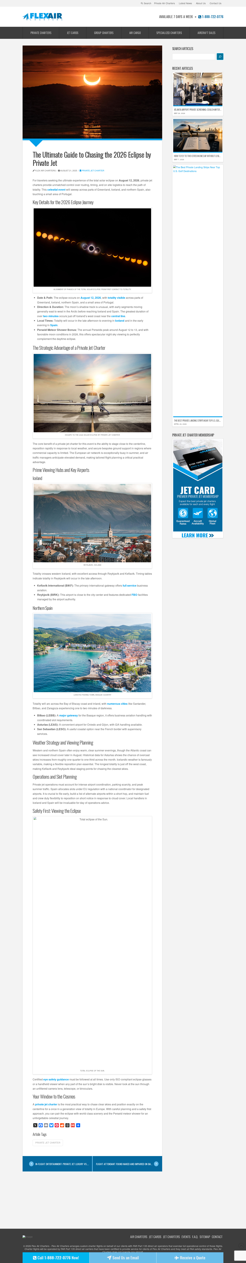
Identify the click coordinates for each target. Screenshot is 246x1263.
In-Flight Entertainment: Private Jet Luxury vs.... (62, 1164)
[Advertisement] (92, 1197)
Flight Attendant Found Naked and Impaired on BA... (124, 1164)
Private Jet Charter (93, 170)
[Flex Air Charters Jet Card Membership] (197, 488)
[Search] (220, 56)
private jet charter (46, 1104)
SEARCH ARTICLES (182, 48)
